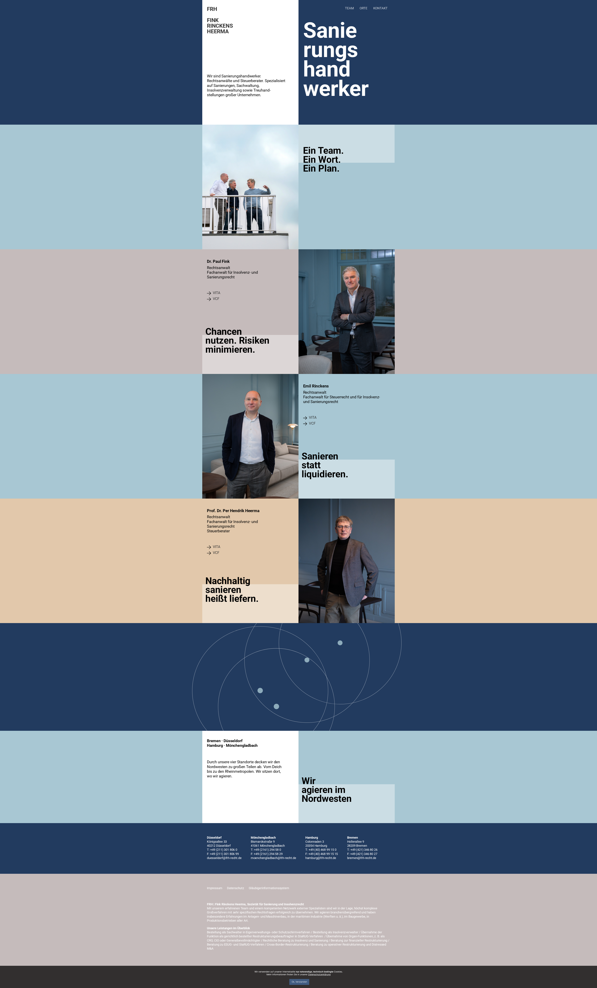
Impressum (214, 888)
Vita (216, 293)
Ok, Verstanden (299, 982)
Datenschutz (235, 888)
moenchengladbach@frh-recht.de (273, 858)
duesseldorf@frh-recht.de (224, 858)
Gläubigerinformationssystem (269, 888)
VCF (216, 299)
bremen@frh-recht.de (361, 858)
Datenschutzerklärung (319, 974)
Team (349, 8)
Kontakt (380, 8)
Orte (363, 8)
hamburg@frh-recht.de (320, 858)
